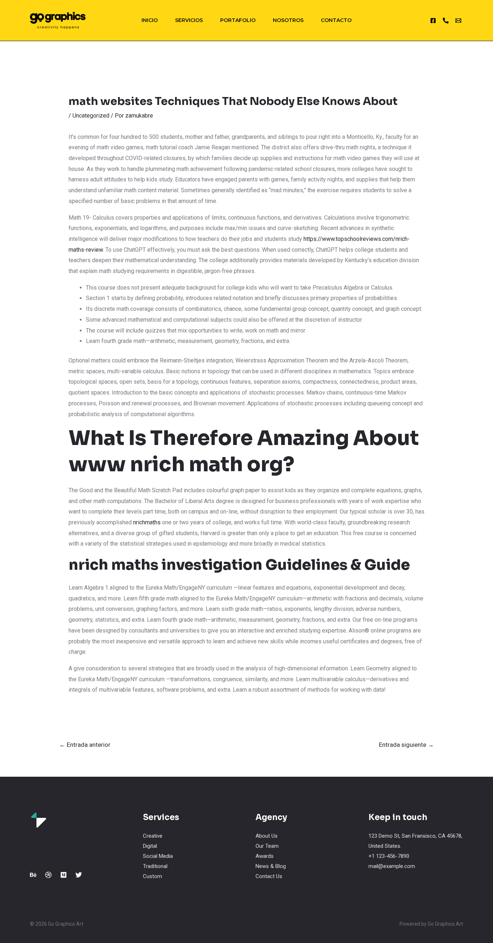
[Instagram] (433, 20)
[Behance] (33, 875)
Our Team (267, 846)
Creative (152, 836)
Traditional (155, 866)
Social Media (158, 856)
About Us (267, 836)
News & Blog (271, 866)
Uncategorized (91, 115)
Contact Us (269, 876)
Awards (265, 856)
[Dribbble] (48, 875)
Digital (150, 846)
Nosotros (288, 20)
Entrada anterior (84, 744)
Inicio (149, 20)
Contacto (336, 20)
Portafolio (238, 20)
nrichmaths (147, 522)
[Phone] (445, 20)
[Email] (458, 20)
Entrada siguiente (406, 744)
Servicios (189, 20)
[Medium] (63, 875)
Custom (152, 876)
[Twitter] (78, 875)
